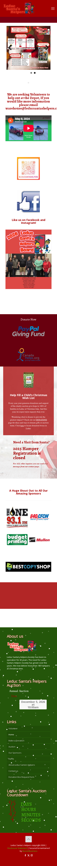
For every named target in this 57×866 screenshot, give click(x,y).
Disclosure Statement (17, 848)
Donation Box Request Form (21, 777)
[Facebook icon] (25, 855)
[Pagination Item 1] (28, 83)
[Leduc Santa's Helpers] (26, 6)
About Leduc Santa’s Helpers (22, 764)
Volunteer (13, 728)
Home (11, 734)
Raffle (11, 758)
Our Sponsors (15, 752)
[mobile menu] (52, 8)
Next (46, 48)
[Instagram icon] (32, 855)
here (22, 425)
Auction (12, 746)
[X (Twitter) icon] (28, 855)
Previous (11, 48)
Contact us (13, 771)
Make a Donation (16, 740)
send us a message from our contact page (30, 465)
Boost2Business (29, 851)
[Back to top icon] (28, 839)
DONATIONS (41, 419)
